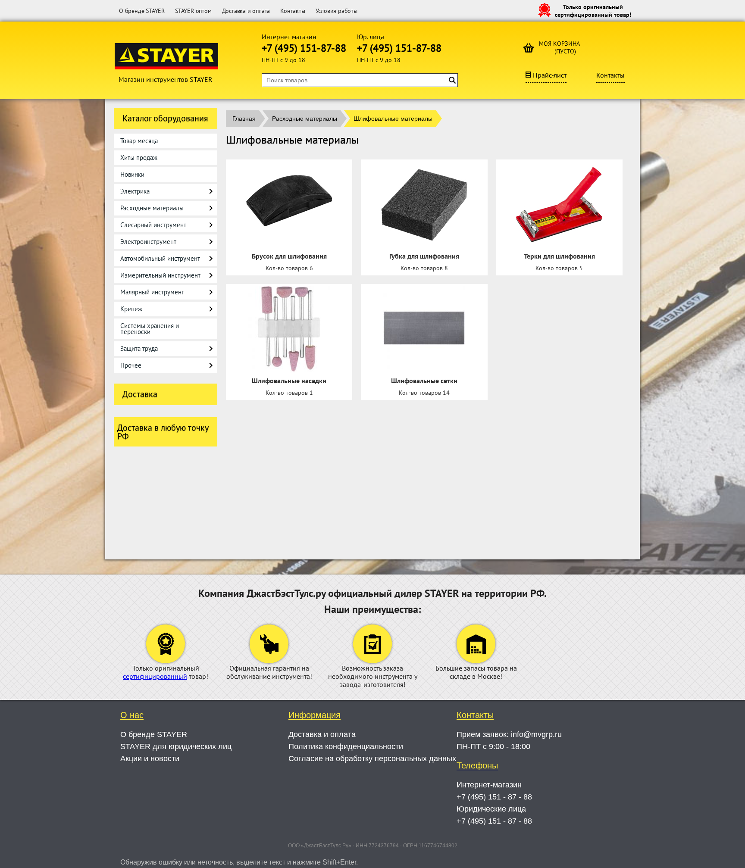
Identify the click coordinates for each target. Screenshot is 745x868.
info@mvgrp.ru (536, 734)
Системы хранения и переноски (149, 329)
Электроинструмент (148, 241)
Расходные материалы (152, 208)
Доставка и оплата (246, 11)
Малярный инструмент (152, 292)
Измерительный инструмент (160, 275)
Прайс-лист (550, 75)
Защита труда (139, 348)
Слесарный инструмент (153, 225)
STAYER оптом (193, 11)
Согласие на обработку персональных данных (372, 758)
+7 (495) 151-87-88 (304, 48)
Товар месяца (139, 141)
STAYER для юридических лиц (176, 746)
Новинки (132, 174)
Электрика (135, 191)
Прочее (130, 365)
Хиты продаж (138, 157)
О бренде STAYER (142, 11)
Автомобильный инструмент (160, 258)
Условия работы (336, 11)
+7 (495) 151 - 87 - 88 (494, 797)
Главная (244, 118)
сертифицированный (155, 676)
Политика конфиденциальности (345, 746)
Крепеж (131, 309)
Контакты (292, 11)
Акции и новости (149, 758)
